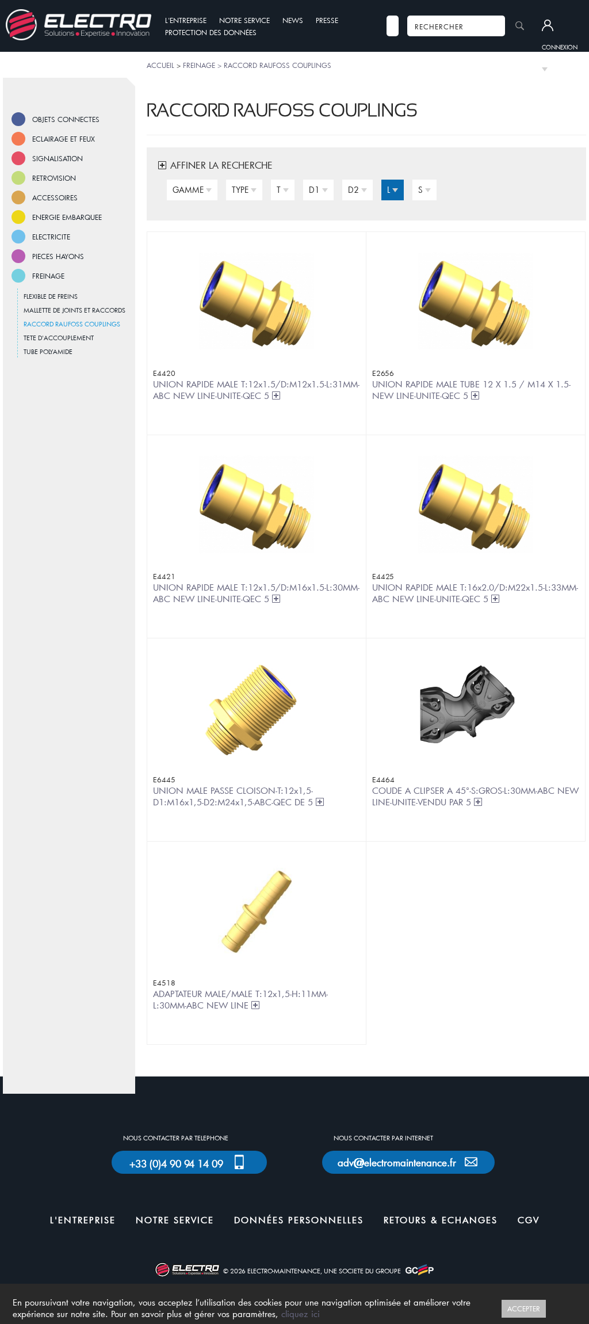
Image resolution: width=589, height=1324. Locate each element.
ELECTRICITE (51, 236)
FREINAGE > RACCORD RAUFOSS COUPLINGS (257, 65)
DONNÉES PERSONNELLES (299, 1220)
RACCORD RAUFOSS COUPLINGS (72, 323)
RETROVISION (54, 177)
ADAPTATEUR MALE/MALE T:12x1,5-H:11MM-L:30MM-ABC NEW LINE (240, 999)
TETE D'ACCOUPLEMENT (59, 337)
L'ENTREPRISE (185, 20)
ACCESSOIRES (55, 197)
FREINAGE (48, 275)
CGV (529, 1220)
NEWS (292, 20)
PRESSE (327, 20)
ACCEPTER (523, 1308)
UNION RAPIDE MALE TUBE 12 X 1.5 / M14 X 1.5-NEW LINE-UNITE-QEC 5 (471, 389)
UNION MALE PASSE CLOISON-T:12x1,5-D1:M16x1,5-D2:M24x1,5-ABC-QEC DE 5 (234, 796)
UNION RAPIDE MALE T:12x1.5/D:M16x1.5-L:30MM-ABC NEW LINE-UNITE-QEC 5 (256, 592)
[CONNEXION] (559, 26)
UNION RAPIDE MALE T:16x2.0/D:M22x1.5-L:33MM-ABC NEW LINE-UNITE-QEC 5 (475, 592)
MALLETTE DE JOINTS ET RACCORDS (74, 310)
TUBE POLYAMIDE (48, 351)
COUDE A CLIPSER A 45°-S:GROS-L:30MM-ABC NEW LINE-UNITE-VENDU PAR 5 (475, 796)
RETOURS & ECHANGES (441, 1220)
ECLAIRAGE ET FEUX (63, 138)
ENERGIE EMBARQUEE (67, 217)
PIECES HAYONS (58, 256)
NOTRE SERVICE (244, 20)
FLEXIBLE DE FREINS (51, 296)
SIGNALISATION (57, 158)
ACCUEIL (160, 65)
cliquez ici (300, 1313)
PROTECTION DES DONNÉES (211, 32)
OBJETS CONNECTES (66, 119)
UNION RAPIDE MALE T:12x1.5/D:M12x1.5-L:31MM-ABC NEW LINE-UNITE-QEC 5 (256, 389)
